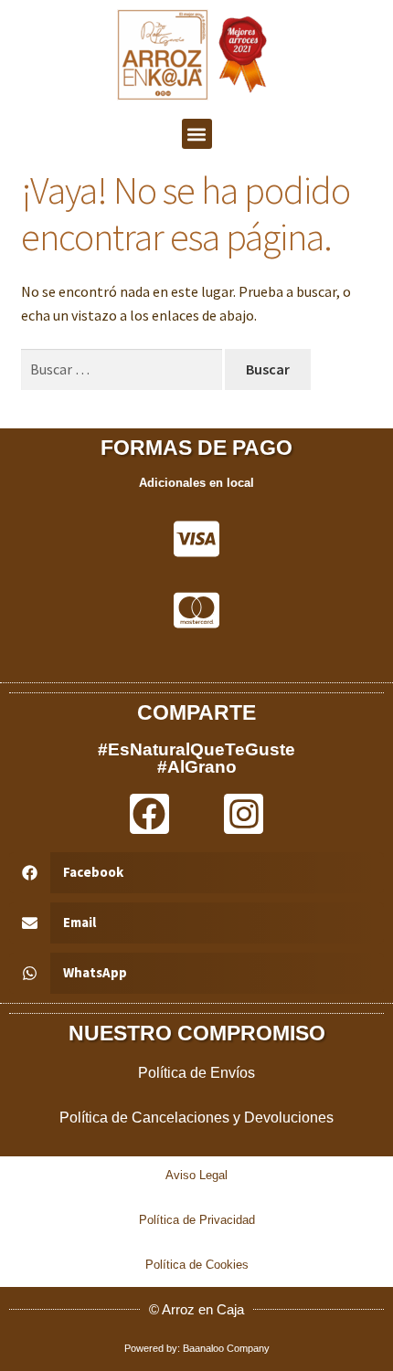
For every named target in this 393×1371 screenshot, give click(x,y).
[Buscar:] (123, 369)
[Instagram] (243, 813)
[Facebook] (149, 813)
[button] (197, 134)
